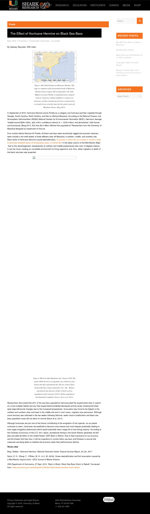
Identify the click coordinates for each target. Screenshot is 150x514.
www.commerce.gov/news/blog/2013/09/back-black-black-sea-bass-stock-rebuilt (45, 467)
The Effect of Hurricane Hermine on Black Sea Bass (46, 33)
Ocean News (44, 41)
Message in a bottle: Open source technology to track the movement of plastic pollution (128, 72)
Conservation (35, 41)
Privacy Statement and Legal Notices (23, 500)
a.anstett (57, 41)
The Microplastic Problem (125, 50)
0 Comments (22, 41)
